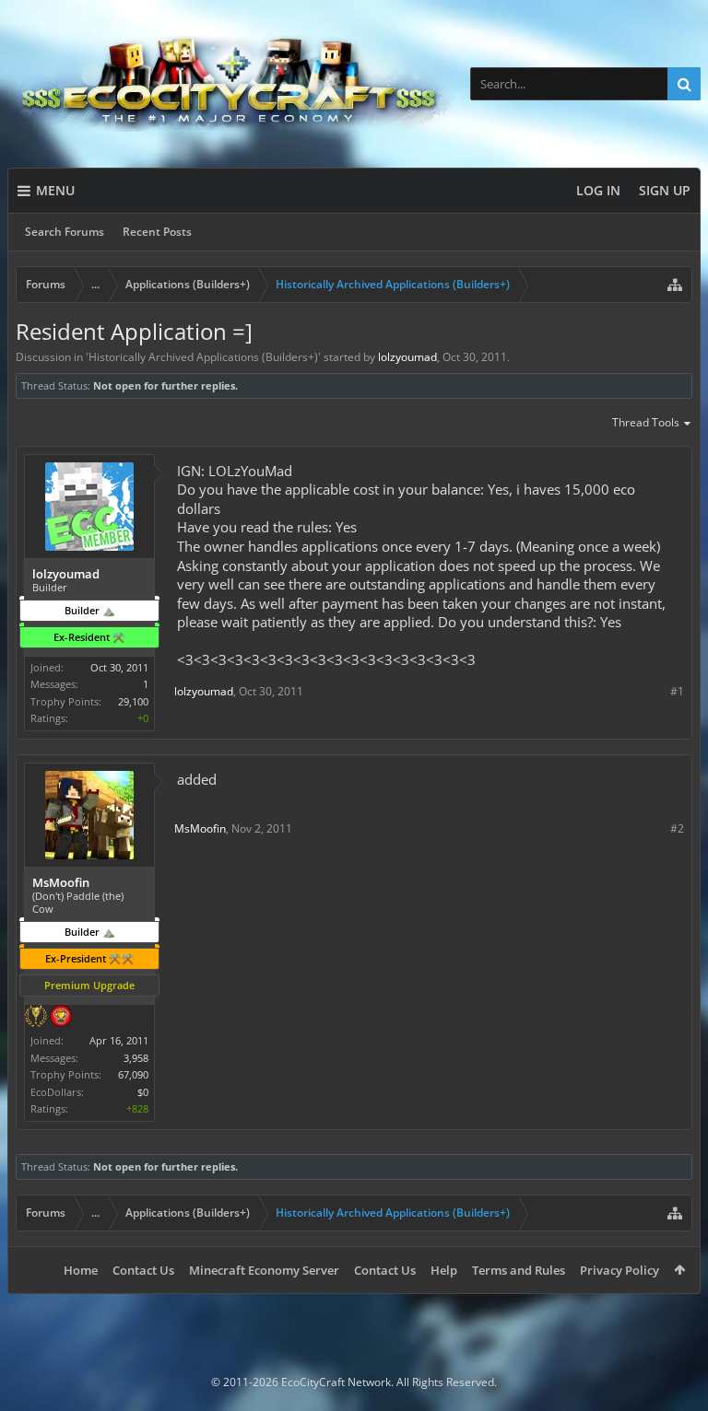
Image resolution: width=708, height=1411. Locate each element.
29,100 (133, 701)
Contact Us (143, 1270)
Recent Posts (157, 231)
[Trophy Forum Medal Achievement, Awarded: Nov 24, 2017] (61, 1018)
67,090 (133, 1074)
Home (81, 1270)
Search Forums (64, 231)
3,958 (136, 1058)
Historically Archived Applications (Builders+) (203, 357)
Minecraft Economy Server (264, 1270)
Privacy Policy (619, 1270)
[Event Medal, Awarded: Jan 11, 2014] (36, 1018)
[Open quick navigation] (674, 284)
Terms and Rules (518, 1270)
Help (444, 1270)
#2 (677, 828)
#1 (677, 691)
